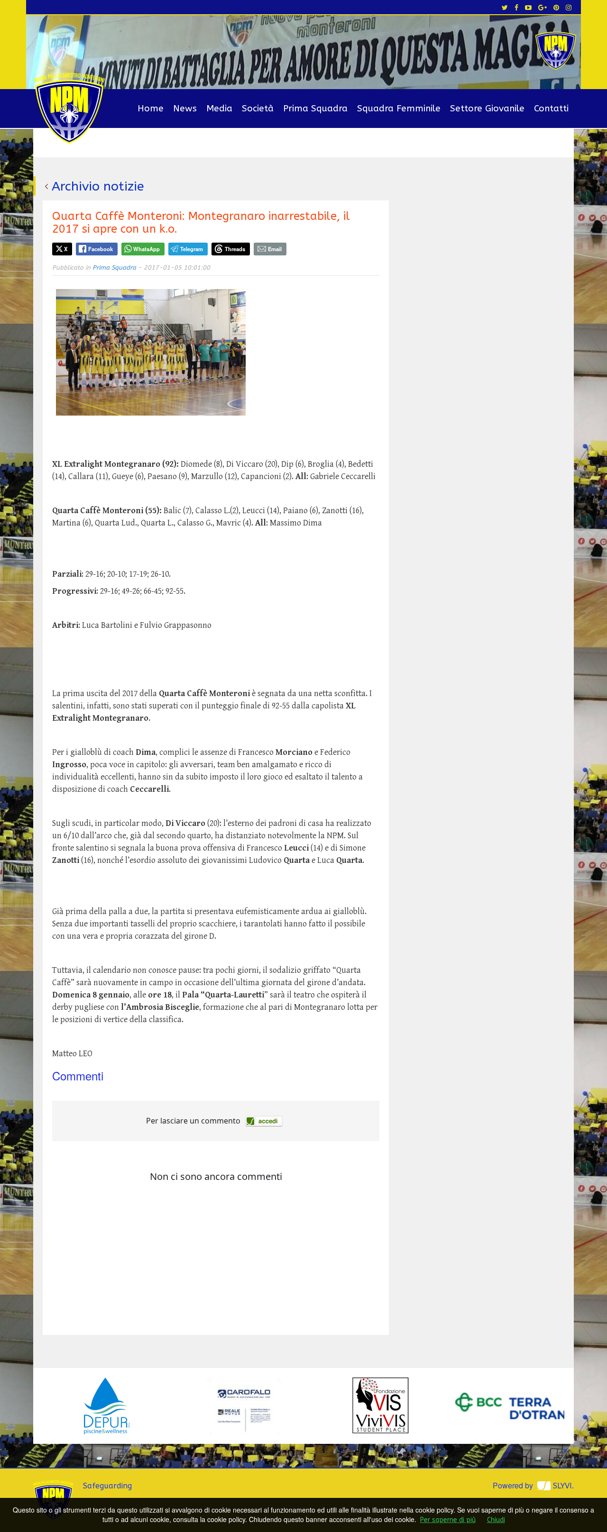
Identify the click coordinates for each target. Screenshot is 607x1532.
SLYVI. (563, 1485)
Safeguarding (107, 1485)
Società (258, 108)
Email (275, 249)
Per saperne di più (448, 1520)
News (185, 108)
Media (219, 108)
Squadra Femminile (399, 108)
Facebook (100, 249)
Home (151, 108)
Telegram (191, 249)
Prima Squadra (315, 108)
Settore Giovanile (487, 108)
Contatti (551, 108)
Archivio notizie (98, 186)
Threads (235, 249)
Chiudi (496, 1520)
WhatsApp (146, 249)
